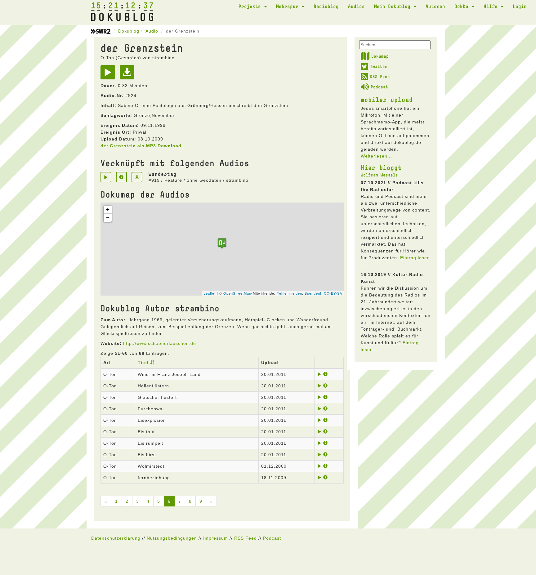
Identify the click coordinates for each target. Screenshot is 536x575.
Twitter (378, 66)
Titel (143, 362)
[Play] (109, 74)
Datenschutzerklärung (116, 538)
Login (520, 6)
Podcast (379, 86)
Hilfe (492, 6)
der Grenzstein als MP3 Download (140, 145)
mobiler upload (387, 99)
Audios (356, 6)
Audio (151, 31)
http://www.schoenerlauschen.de (159, 343)
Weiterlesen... (376, 156)
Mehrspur (288, 6)
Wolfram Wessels (379, 174)
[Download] (128, 74)
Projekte (251, 6)
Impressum (215, 538)
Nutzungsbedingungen (172, 538)
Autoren (435, 6)
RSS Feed (380, 76)
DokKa (462, 6)
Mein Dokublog (393, 6)
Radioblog (326, 6)
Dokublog (128, 31)
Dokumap (380, 56)
